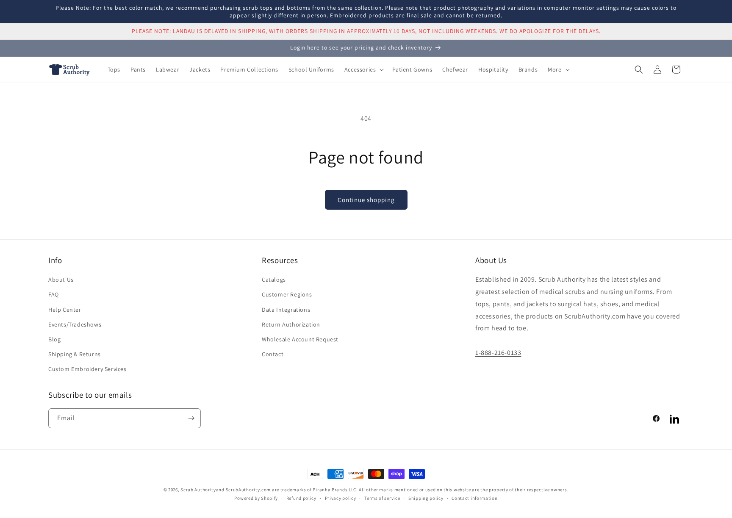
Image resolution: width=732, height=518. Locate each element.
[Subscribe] (191, 418)
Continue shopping (366, 200)
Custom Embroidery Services (87, 369)
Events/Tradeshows (74, 324)
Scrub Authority (198, 490)
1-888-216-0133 (498, 352)
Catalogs (274, 280)
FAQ (53, 295)
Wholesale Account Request (300, 339)
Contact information (474, 498)
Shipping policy (426, 498)
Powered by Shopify (256, 498)
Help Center (64, 309)
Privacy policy (340, 498)
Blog (54, 339)
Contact (272, 354)
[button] (363, 69)
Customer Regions (287, 295)
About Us (61, 280)
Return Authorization (291, 324)
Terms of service (382, 498)
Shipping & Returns (74, 354)
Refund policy (301, 498)
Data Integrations (286, 309)
